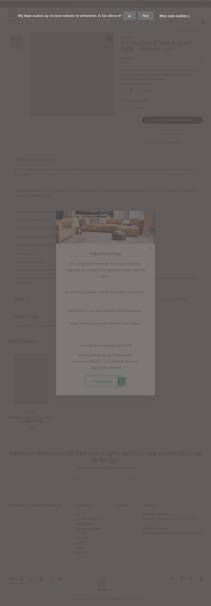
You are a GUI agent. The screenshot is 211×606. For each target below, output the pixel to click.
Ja (129, 16)
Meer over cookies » (174, 16)
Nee (146, 16)
